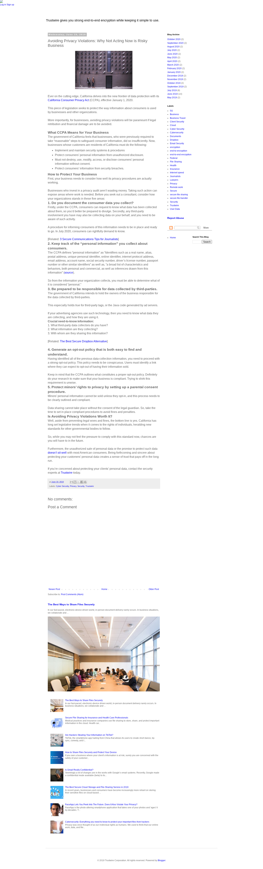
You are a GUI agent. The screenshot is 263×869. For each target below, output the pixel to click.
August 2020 (173, 46)
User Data (175, 209)
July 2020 (172, 50)
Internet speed (177, 172)
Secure (173, 191)
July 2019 (172, 90)
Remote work (176, 187)
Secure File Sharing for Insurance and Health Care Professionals (96, 717)
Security (80, 486)
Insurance (175, 169)
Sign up (10, 4)
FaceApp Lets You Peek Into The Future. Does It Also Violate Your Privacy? (101, 804)
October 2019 (174, 83)
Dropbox (174, 140)
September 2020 (175, 43)
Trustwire (66, 472)
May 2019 (172, 97)
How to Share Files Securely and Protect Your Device (91, 752)
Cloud (173, 125)
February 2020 (174, 68)
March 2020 (173, 65)
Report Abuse (175, 218)
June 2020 (172, 54)
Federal (173, 158)
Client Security (177, 121)
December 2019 (175, 76)
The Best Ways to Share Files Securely (71, 604)
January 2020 (174, 72)
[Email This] (71, 482)
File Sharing (176, 161)
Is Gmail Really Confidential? (79, 770)
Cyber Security (62, 486)
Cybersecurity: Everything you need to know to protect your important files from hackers (107, 822)
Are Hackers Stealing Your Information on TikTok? (89, 735)
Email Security (177, 143)
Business (174, 114)
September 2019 (175, 86)
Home (104, 589)
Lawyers (174, 180)
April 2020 (172, 61)
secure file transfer (179, 198)
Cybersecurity (176, 132)
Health (173, 165)
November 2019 (175, 79)
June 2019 (172, 94)
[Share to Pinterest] (85, 482)
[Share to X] (78, 482)
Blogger (161, 860)
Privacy (73, 486)
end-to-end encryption (180, 154)
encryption (175, 147)
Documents (175, 136)
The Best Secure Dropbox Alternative (83, 341)
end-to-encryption (178, 151)
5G (171, 111)
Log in (3, 4)
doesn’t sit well (57, 452)
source (68, 272)
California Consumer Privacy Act (68, 100)
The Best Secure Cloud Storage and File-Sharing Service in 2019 (96, 787)
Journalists (175, 176)
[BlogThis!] (75, 482)
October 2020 (174, 39)
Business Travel (178, 118)
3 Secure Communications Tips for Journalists (89, 239)
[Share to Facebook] (82, 482)
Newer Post (54, 589)
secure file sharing (179, 194)
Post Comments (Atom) (72, 594)
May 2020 (172, 57)
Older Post (154, 589)
